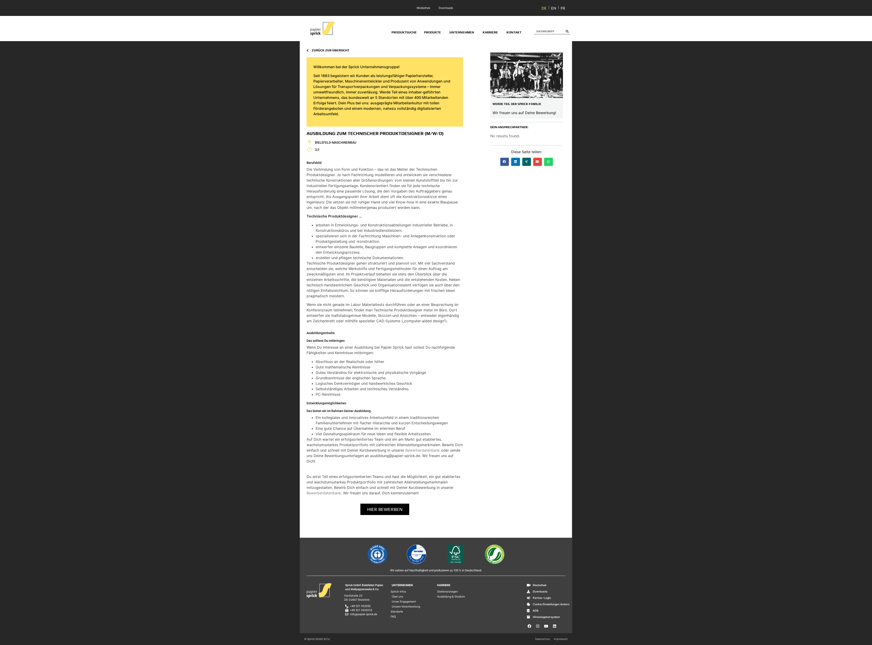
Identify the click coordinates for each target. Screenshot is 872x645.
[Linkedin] (554, 626)
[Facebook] (529, 626)
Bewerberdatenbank (422, 450)
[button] (504, 162)
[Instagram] (537, 626)
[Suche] (567, 31)
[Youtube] (546, 626)
